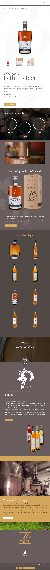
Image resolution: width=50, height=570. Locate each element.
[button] (44, 14)
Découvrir (9, 420)
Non (20, 568)
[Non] (48, 566)
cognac (10, 8)
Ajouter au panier (10, 104)
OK (16, 568)
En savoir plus (8, 518)
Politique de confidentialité (28, 568)
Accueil (5, 8)
